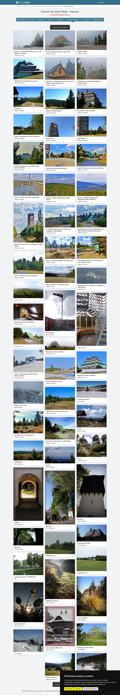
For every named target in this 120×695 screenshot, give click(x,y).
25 (57, 691)
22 (52, 691)
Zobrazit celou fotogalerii (60, 27)
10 (31, 691)
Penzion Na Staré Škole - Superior (53, 6)
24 (56, 691)
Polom (40, 6)
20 (49, 691)
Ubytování (35, 6)
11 (33, 691)
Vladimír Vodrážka (19, 83)
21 (50, 691)
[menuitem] (21, 19)
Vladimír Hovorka (19, 55)
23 (54, 691)
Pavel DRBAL (81, 649)
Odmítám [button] (78, 689)
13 (36, 691)
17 (43, 691)
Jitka (15, 578)
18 (45, 691)
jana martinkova (82, 460)
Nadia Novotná (18, 407)
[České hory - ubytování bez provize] (24, 2)
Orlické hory (27, 6)
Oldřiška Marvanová (51, 679)
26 (59, 691)
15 (40, 691)
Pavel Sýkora (81, 401)
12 (35, 691)
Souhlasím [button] (69, 689)
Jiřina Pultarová (18, 464)
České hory (19, 6)
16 (42, 691)
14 (38, 691)
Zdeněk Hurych (50, 286)
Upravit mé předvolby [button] (90, 689)
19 (47, 691)
